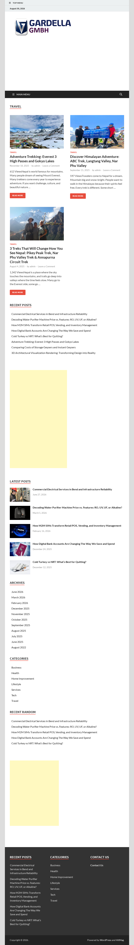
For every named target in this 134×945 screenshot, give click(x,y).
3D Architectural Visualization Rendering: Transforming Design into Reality (53, 352)
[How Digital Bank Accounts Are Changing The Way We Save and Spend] (20, 544)
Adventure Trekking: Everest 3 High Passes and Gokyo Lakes (45, 341)
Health (15, 673)
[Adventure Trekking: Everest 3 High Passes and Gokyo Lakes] (37, 132)
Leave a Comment (51, 165)
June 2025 (17, 641)
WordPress (105, 940)
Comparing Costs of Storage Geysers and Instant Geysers (43, 347)
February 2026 (19, 602)
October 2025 (19, 619)
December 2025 (20, 608)
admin (37, 165)
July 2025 (16, 636)
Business (16, 667)
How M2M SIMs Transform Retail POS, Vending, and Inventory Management (54, 325)
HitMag (120, 940)
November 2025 (20, 614)
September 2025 (20, 625)
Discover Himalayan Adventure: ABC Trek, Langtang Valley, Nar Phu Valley (94, 161)
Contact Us (96, 865)
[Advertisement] (67, 66)
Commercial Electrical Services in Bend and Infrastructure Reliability (49, 313)
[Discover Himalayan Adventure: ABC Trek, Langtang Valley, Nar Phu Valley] (97, 132)
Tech (14, 695)
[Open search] (120, 94)
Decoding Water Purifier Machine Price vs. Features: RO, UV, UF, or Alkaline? (54, 319)
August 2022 (18, 647)
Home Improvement (22, 678)
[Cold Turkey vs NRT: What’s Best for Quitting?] (20, 562)
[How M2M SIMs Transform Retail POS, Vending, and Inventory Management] (20, 525)
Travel (13, 152)
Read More (16, 195)
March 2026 (18, 597)
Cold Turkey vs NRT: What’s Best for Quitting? (37, 336)
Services (16, 689)
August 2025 (18, 630)
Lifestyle (16, 684)
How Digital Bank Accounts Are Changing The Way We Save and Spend (51, 330)
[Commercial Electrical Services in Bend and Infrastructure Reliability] (20, 489)
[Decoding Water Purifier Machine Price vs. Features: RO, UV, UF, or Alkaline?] (20, 507)
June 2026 (17, 591)
